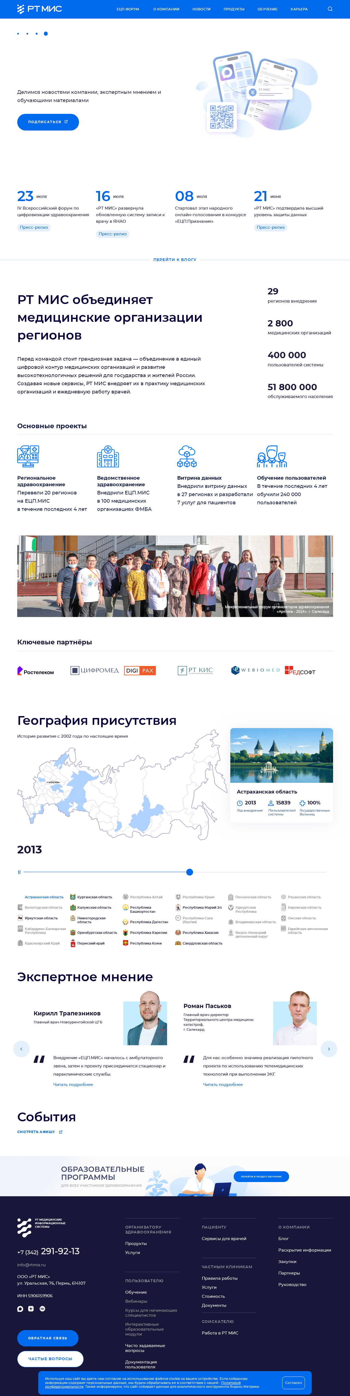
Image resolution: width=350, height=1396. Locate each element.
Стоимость (213, 1296)
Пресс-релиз (34, 227)
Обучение (268, 9)
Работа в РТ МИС (220, 1333)
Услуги (132, 1253)
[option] (175, 92)
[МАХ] (20, 1310)
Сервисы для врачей (224, 1239)
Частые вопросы (50, 1359)
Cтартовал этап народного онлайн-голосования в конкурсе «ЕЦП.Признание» (210, 215)
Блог (283, 1239)
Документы (214, 1306)
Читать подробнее (73, 1085)
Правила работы (220, 1278)
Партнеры (289, 1273)
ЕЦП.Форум (128, 9)
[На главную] (39, 9)
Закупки (287, 1262)
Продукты (234, 9)
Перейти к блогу (175, 260)
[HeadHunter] (42, 1310)
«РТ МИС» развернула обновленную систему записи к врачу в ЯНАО (130, 215)
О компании (166, 9)
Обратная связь (48, 1338)
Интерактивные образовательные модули (144, 1329)
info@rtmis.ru (31, 1265)
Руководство (292, 1285)
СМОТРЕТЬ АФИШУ (36, 1132)
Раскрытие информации (304, 1250)
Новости (201, 9)
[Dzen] (32, 1310)
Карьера (299, 9)
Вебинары (136, 1301)
